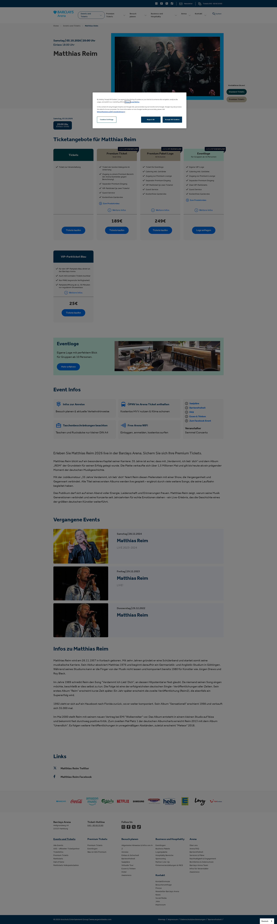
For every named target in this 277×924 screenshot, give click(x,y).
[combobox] (267, 921)
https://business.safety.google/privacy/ (111, 112)
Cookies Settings (106, 119)
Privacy (127, 102)
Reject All (151, 119)
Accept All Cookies (172, 119)
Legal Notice (134, 102)
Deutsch (264, 921)
